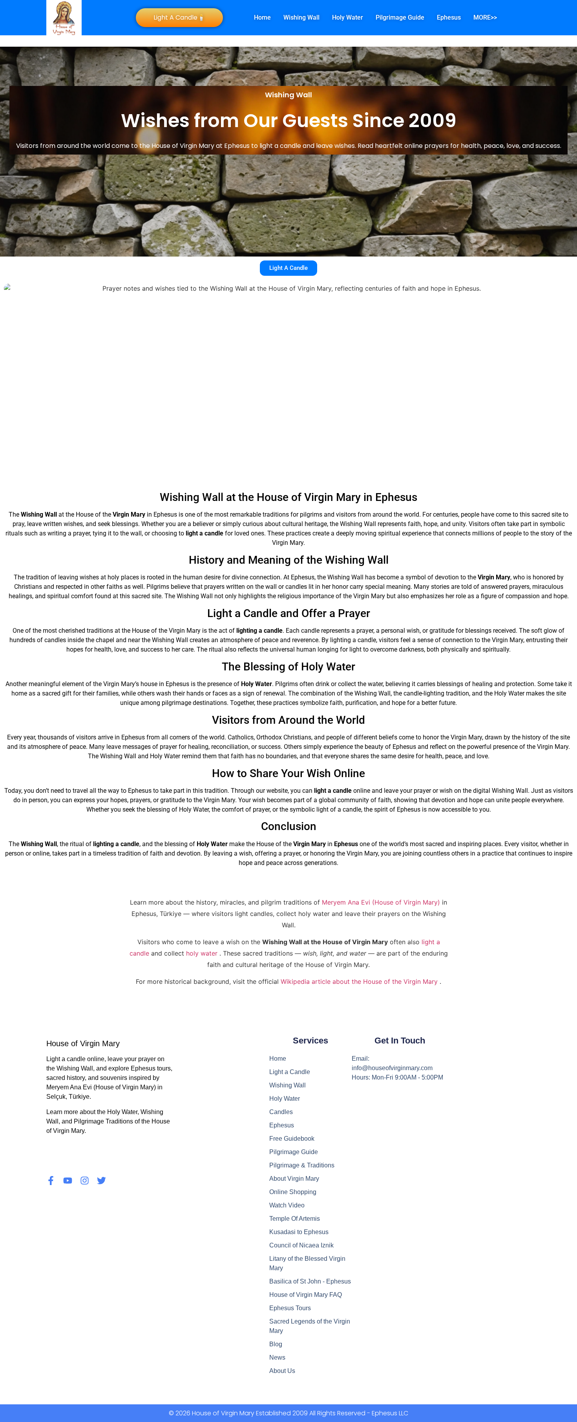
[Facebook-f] (50, 1180)
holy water (202, 953)
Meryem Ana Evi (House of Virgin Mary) (382, 902)
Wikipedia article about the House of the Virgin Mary (360, 981)
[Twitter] (101, 1180)
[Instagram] (84, 1180)
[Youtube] (67, 1180)
